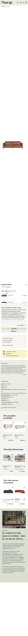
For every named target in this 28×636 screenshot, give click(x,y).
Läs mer (24, 374)
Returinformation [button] (7, 342)
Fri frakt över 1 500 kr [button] (7, 340)
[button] (1, 281)
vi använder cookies (9, 319)
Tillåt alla (14, 328)
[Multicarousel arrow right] (27, 428)
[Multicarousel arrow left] (1, 428)
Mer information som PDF (9, 407)
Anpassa (13, 331)
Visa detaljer (20, 325)
